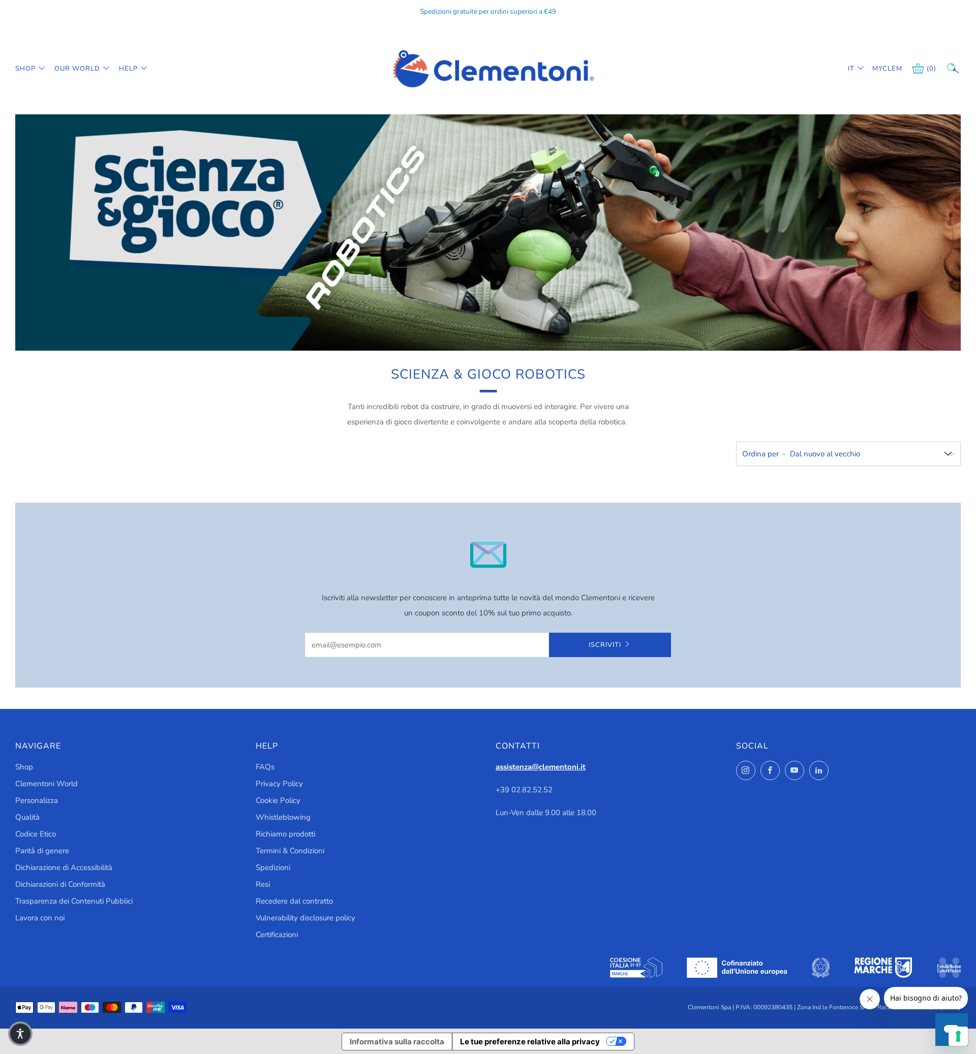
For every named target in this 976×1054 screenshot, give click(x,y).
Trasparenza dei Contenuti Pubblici (74, 901)
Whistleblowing (283, 817)
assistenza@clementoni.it (541, 767)
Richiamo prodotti (285, 834)
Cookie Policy (278, 800)
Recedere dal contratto (294, 901)
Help (128, 68)
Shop (25, 68)
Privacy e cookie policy (812, 1010)
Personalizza (36, 800)
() (931, 68)
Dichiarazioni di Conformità (60, 884)
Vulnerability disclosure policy (305, 918)
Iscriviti (605, 644)
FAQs (265, 767)
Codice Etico (35, 834)
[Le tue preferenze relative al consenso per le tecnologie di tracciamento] (958, 1036)
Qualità (27, 817)
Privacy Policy (279, 784)
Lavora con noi (40, 918)
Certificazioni (277, 934)
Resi (263, 884)
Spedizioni (273, 867)
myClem (880, 68)
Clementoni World (46, 784)
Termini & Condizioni (290, 851)
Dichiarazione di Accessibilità (63, 867)
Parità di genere (42, 851)
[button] (20, 1033)
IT (851, 68)
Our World (77, 68)
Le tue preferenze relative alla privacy (530, 1041)
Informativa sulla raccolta (397, 1041)
